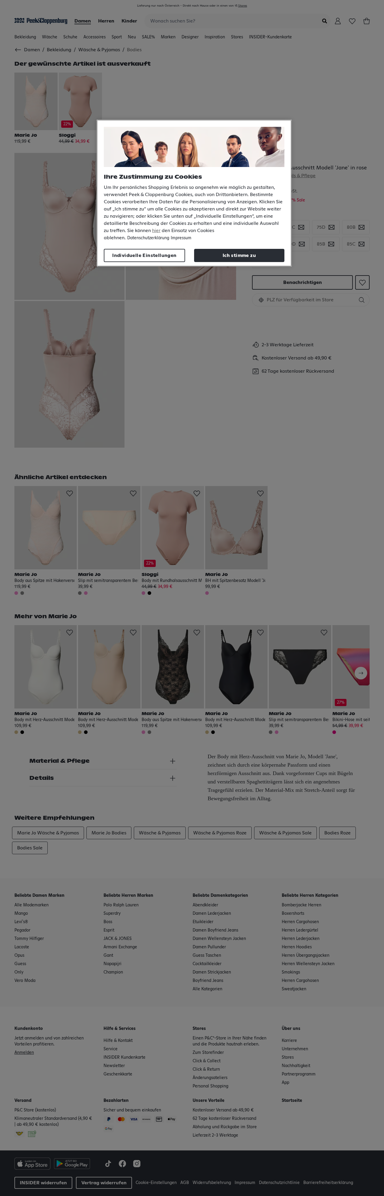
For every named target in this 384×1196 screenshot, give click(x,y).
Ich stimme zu (239, 255)
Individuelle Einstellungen (144, 255)
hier (156, 230)
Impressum (181, 238)
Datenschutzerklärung (148, 238)
